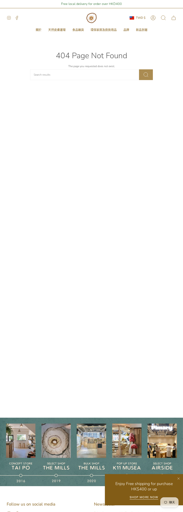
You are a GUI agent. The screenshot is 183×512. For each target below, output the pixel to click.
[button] (38, 30)
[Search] (146, 74)
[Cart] (173, 18)
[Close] (178, 478)
